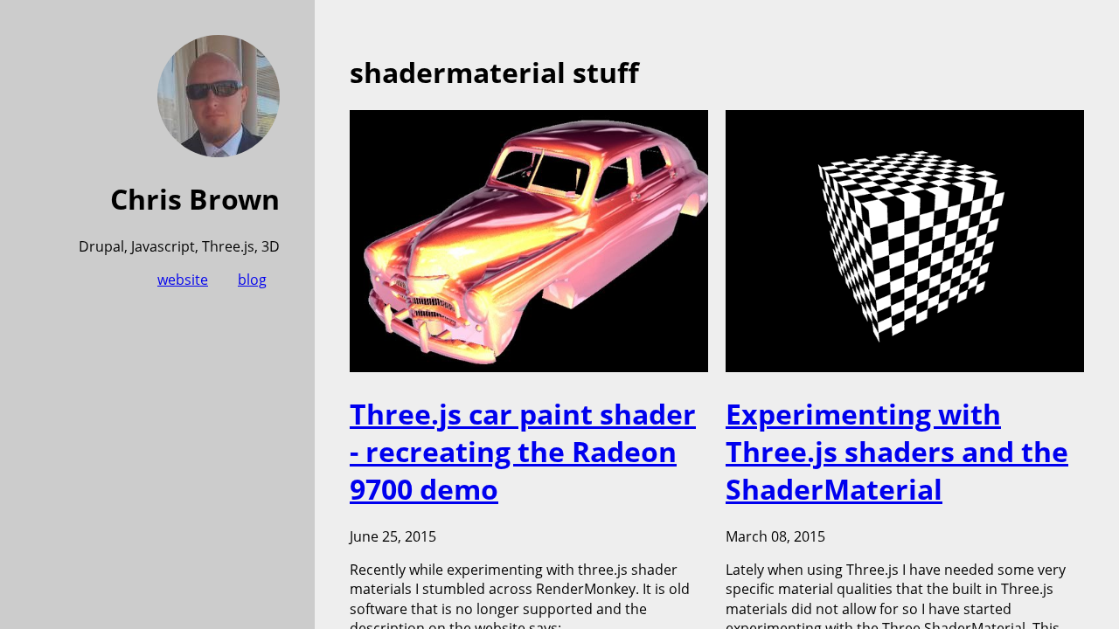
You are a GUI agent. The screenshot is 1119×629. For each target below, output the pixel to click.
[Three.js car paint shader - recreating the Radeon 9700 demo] (529, 367)
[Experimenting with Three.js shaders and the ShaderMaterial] (905, 367)
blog (252, 279)
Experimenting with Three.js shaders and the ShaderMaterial (897, 451)
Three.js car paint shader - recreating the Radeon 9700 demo (523, 451)
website (182, 279)
